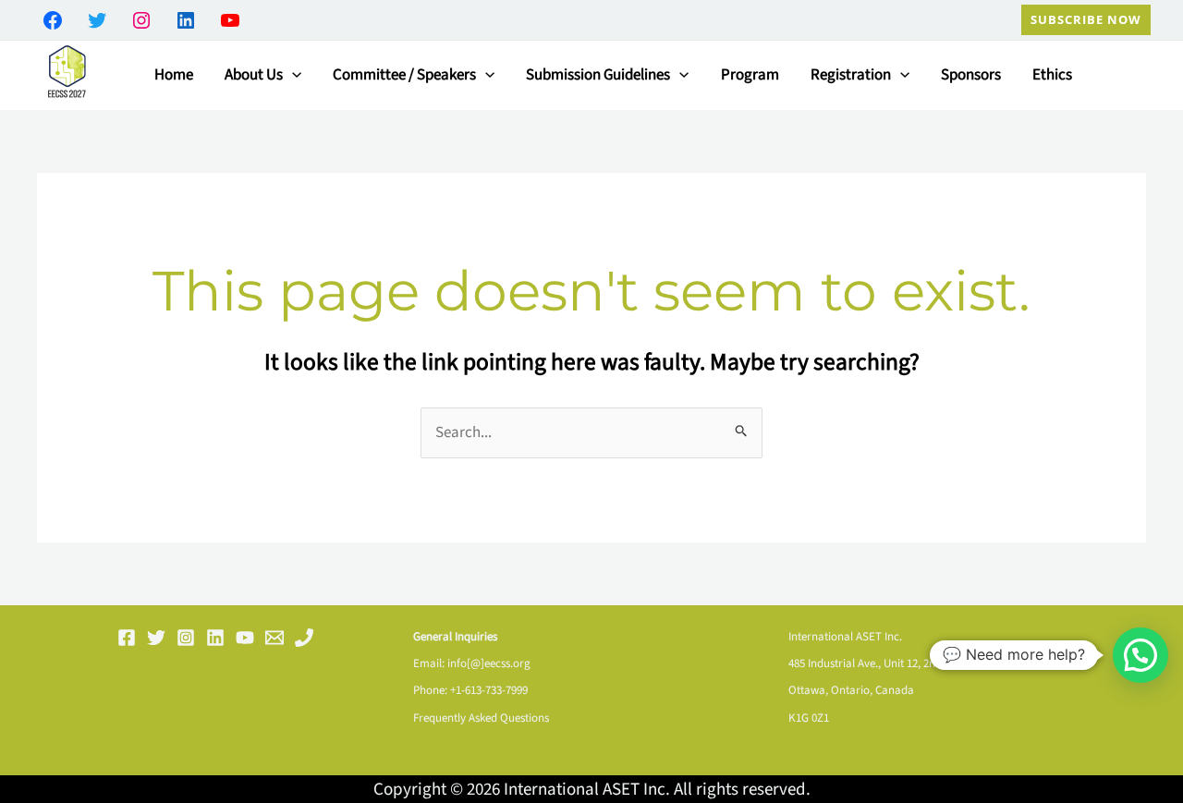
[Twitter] (156, 637)
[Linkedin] (215, 637)
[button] (1086, 20)
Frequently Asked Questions (481, 718)
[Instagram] (186, 637)
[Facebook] (126, 637)
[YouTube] (245, 637)
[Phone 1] (304, 637)
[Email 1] (274, 637)
